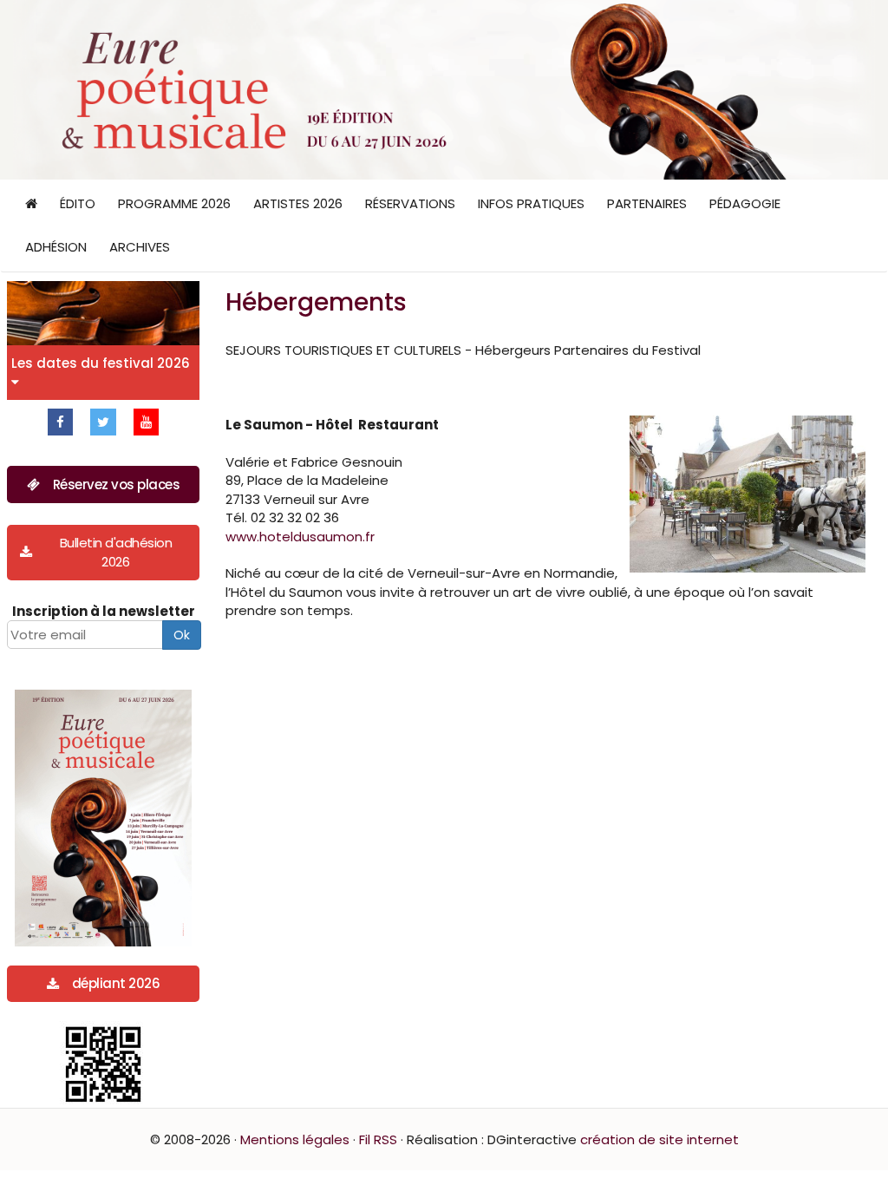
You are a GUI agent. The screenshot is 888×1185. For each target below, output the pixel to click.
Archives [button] (139, 247)
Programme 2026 (174, 203)
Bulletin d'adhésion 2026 (116, 552)
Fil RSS (378, 1139)
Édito (77, 203)
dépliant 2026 (116, 983)
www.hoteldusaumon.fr (300, 536)
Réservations (410, 203)
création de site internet (659, 1139)
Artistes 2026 (298, 203)
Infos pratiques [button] (531, 203)
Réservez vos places (116, 484)
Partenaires (647, 203)
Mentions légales (294, 1139)
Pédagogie (744, 203)
